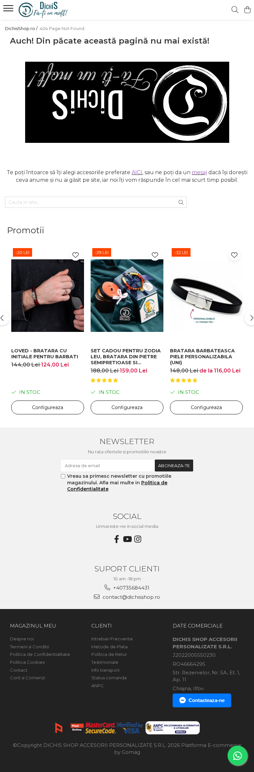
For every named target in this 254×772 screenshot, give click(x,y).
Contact (18, 670)
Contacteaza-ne (207, 700)
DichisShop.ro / (21, 28)
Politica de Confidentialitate (40, 654)
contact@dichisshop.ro (130, 597)
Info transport (105, 670)
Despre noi (22, 638)
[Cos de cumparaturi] (247, 10)
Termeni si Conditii (29, 646)
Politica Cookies (27, 662)
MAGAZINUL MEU (33, 626)
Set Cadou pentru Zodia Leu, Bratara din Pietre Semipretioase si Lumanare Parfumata (126, 357)
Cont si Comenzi (27, 677)
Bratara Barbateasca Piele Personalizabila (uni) (202, 357)
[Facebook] (116, 539)
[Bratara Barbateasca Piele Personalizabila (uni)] (206, 295)
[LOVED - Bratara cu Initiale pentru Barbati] (47, 295)
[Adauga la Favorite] (75, 255)
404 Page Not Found (62, 28)
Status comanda (109, 677)
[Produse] (9, 10)
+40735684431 (130, 588)
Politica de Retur (109, 654)
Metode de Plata (109, 646)
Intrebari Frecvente (112, 638)
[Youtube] (127, 539)
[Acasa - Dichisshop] (44, 10)
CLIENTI (101, 626)
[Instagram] (138, 539)
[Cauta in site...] (235, 10)
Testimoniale (104, 662)
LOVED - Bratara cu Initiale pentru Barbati (44, 354)
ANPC (97, 685)
